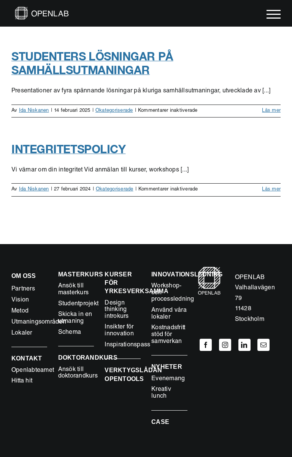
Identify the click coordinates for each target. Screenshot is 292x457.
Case (160, 422)
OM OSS (23, 276)
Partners (23, 289)
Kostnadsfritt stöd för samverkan (168, 334)
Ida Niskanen (34, 110)
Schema (69, 333)
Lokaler (21, 333)
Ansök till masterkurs (73, 289)
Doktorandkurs (87, 357)
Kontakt (26, 358)
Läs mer (271, 110)
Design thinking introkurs (117, 310)
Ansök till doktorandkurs (78, 373)
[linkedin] (244, 345)
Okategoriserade (114, 110)
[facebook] (206, 345)
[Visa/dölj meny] (274, 14)
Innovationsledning (186, 274)
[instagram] (225, 345)
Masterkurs (80, 274)
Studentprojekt (78, 304)
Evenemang (168, 379)
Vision (20, 300)
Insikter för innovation (119, 330)
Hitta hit (21, 381)
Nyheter (166, 366)
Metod (20, 311)
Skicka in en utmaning (75, 318)
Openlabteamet (32, 371)
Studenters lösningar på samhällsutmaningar (92, 63)
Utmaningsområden (38, 322)
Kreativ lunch (161, 393)
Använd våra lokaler (169, 314)
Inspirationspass (127, 345)
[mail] (263, 345)
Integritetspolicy (68, 149)
